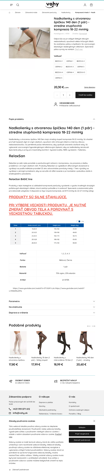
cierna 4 (70, 72)
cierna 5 (58, 78)
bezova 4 (59, 72)
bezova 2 (80, 61)
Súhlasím (82, 427)
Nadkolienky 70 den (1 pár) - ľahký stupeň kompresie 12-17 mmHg (40, 361)
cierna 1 (69, 61)
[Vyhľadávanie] (17, 4)
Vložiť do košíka (85, 95)
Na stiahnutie (15, 307)
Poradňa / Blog (75, 414)
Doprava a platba (46, 402)
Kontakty (72, 402)
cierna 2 (58, 67)
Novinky (42, 406)
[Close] (94, 421)
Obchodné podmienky (47, 410)
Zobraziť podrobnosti (20, 470)
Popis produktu (16, 119)
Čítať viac (79, 49)
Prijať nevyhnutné (82, 434)
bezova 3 (70, 67)
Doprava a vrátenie (18, 312)
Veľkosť (58, 56)
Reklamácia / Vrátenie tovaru (50, 414)
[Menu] (11, 4)
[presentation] (13, 42)
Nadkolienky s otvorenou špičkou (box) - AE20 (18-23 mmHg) (17, 361)
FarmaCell (83, 34)
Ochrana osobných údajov (79, 410)
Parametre (14, 301)
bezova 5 (81, 72)
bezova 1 (59, 61)
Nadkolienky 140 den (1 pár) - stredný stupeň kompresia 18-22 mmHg (85, 361)
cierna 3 (80, 67)
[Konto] (85, 4)
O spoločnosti (74, 406)
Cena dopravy (89, 87)
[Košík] (91, 4)
